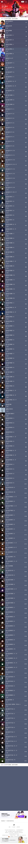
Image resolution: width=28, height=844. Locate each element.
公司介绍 (18, 826)
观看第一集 (5, 14)
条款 (9, 826)
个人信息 (13, 826)
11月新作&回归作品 (10, 820)
